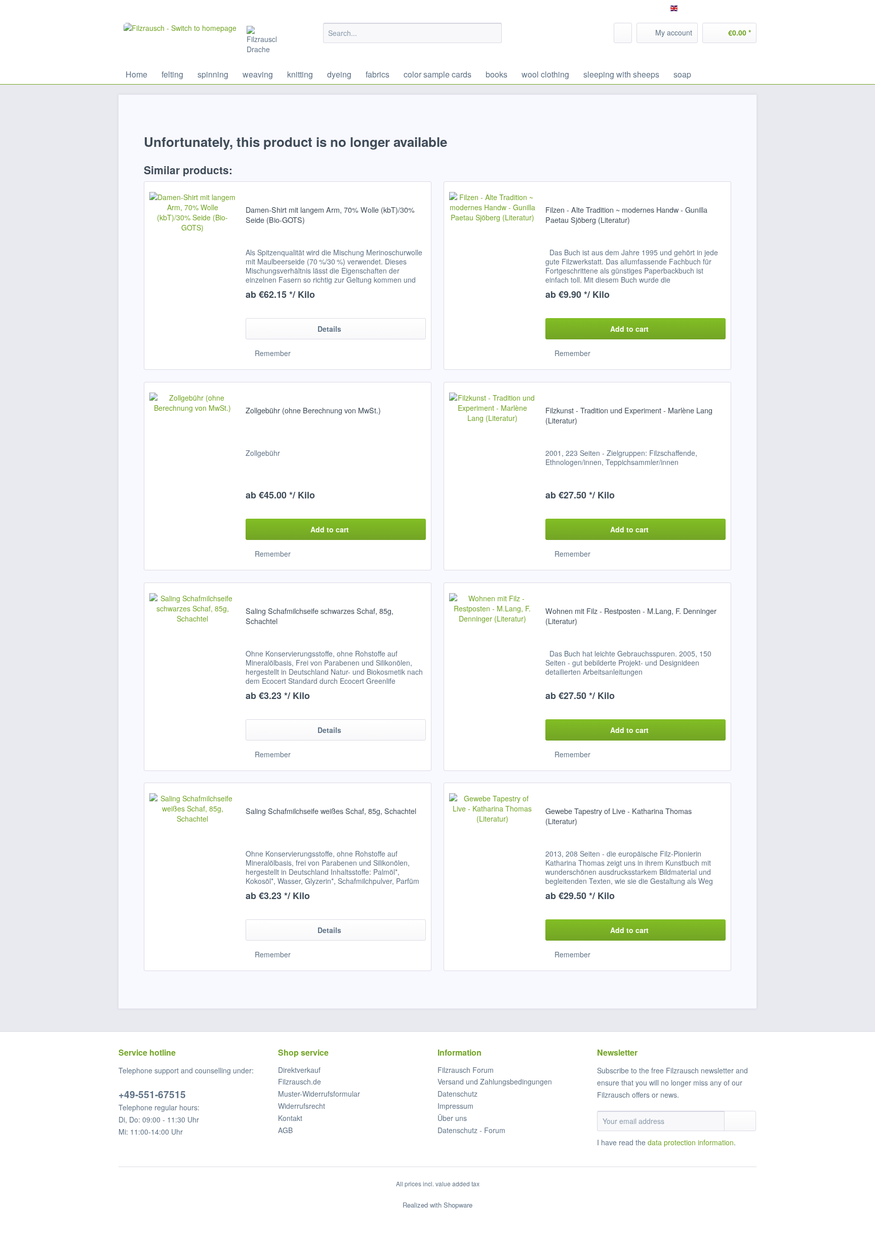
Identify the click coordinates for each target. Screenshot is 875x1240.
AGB (285, 1130)
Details (329, 329)
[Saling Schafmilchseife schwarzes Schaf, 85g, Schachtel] (192, 676)
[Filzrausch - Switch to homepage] (180, 41)
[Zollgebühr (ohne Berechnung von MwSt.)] (192, 476)
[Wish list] (623, 33)
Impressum (455, 1106)
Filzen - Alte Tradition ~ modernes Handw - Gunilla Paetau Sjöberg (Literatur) (626, 215)
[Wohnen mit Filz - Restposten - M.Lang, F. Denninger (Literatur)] (492, 676)
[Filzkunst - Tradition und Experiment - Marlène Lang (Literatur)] (492, 476)
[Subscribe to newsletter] (740, 1121)
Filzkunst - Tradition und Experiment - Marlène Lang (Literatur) (628, 415)
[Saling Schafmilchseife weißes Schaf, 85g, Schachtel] (192, 876)
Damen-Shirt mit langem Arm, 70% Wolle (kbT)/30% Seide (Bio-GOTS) (330, 215)
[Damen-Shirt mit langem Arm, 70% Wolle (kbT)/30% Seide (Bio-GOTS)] (192, 275)
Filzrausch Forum (465, 1070)
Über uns (452, 1118)
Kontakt (290, 1118)
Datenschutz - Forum (471, 1130)
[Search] (492, 33)
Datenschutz (457, 1094)
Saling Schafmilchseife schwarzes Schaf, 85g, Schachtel (319, 616)
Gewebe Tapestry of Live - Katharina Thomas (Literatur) (618, 816)
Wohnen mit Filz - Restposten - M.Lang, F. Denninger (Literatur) (631, 616)
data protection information (691, 1142)
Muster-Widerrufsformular (319, 1094)
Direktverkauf (299, 1070)
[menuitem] (412, 38)
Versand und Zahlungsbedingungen (494, 1081)
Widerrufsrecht (301, 1106)
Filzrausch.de (299, 1081)
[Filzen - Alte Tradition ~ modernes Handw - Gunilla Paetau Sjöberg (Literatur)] (492, 275)
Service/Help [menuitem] (729, 8)
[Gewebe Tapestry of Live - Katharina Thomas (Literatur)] (492, 876)
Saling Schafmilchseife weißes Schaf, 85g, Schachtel (331, 811)
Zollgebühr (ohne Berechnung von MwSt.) (313, 410)
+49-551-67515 (152, 1094)
